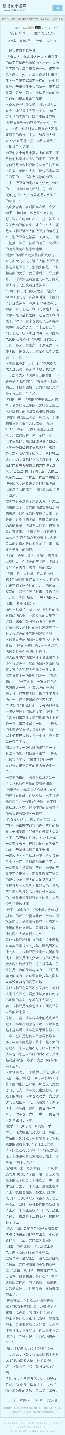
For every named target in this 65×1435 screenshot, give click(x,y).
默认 (25, 28)
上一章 (12, 40)
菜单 (57, 8)
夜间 (38, 28)
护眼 (31, 28)
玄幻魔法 (22, 19)
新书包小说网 (8, 19)
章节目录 (25, 40)
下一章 (38, 40)
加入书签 (51, 40)
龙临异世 (33, 19)
